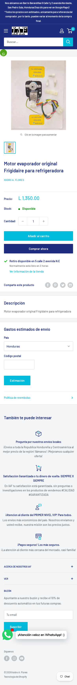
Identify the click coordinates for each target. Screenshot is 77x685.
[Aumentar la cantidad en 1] (43, 221)
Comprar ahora (38, 248)
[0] (69, 30)
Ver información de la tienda (26, 271)
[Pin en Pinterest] (55, 285)
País (6, 337)
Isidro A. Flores (14, 179)
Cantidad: (10, 221)
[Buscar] (68, 42)
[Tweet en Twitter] (63, 285)
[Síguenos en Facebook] (6, 658)
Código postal (12, 356)
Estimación (17, 380)
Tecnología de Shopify (15, 676)
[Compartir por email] (70, 285)
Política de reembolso (17, 397)
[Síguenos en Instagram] (14, 658)
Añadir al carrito (38, 236)
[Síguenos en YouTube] (21, 658)
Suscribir (16, 627)
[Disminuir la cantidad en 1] (23, 221)
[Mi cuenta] (62, 31)
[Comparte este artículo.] (3, 52)
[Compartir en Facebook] (48, 285)
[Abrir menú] (6, 30)
